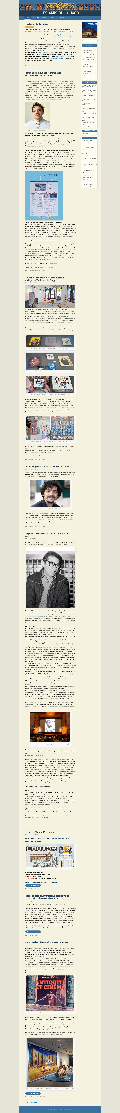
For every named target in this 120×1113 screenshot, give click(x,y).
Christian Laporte (70, 35)
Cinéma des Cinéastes (88, 147)
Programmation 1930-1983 (38, 1096)
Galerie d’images (87, 78)
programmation (52, 33)
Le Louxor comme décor (89, 66)
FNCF (84, 162)
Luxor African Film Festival (52, 759)
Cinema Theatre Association (86, 152)
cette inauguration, (30, 614)
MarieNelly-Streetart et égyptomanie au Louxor (88, 123)
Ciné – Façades (87, 145)
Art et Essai (86, 142)
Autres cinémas (87, 69)
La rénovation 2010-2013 (89, 54)
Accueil (28, 17)
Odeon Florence (87, 177)
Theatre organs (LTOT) (89, 184)
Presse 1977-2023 (87, 73)
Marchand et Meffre (88, 175)
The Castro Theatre (88, 182)
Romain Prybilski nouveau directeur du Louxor (47, 466)
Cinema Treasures (87, 155)
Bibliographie (86, 75)
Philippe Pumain (60, 35)
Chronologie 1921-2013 (88, 48)
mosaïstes (36, 39)
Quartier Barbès (87, 71)
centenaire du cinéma (57, 58)
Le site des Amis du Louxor (38, 24)
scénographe (29, 39)
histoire (35, 33)
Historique (45, 17)
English (68, 17)
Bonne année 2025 (88, 126)
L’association (36, 17)
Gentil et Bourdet (87, 168)
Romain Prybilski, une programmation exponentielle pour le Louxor (43, 74)
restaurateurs (54, 37)
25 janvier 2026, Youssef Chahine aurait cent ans (89, 100)
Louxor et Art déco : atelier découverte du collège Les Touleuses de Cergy (45, 279)
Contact (62, 17)
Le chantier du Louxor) (52, 42)
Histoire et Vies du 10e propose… (40, 832)
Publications (53, 17)
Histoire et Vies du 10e (88, 170)
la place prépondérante (34, 616)
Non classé (34, 888)
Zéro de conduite (87, 186)
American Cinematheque (89, 140)
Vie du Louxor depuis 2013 (38, 270)
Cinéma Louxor (87, 149)
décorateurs (63, 37)
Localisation (86, 133)
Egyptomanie (86, 64)
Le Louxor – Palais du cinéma (48, 267)
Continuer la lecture (33, 885)
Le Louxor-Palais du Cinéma (64, 56)
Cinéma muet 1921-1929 (89, 57)
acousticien (70, 37)
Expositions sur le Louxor (89, 52)
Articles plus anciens (31, 1102)
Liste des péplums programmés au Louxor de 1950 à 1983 (89, 119)
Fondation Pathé (39, 952)
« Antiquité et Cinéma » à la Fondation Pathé (46, 942)
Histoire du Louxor (36, 65)
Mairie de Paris (86, 172)
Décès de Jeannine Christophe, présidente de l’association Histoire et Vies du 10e (47, 897)
